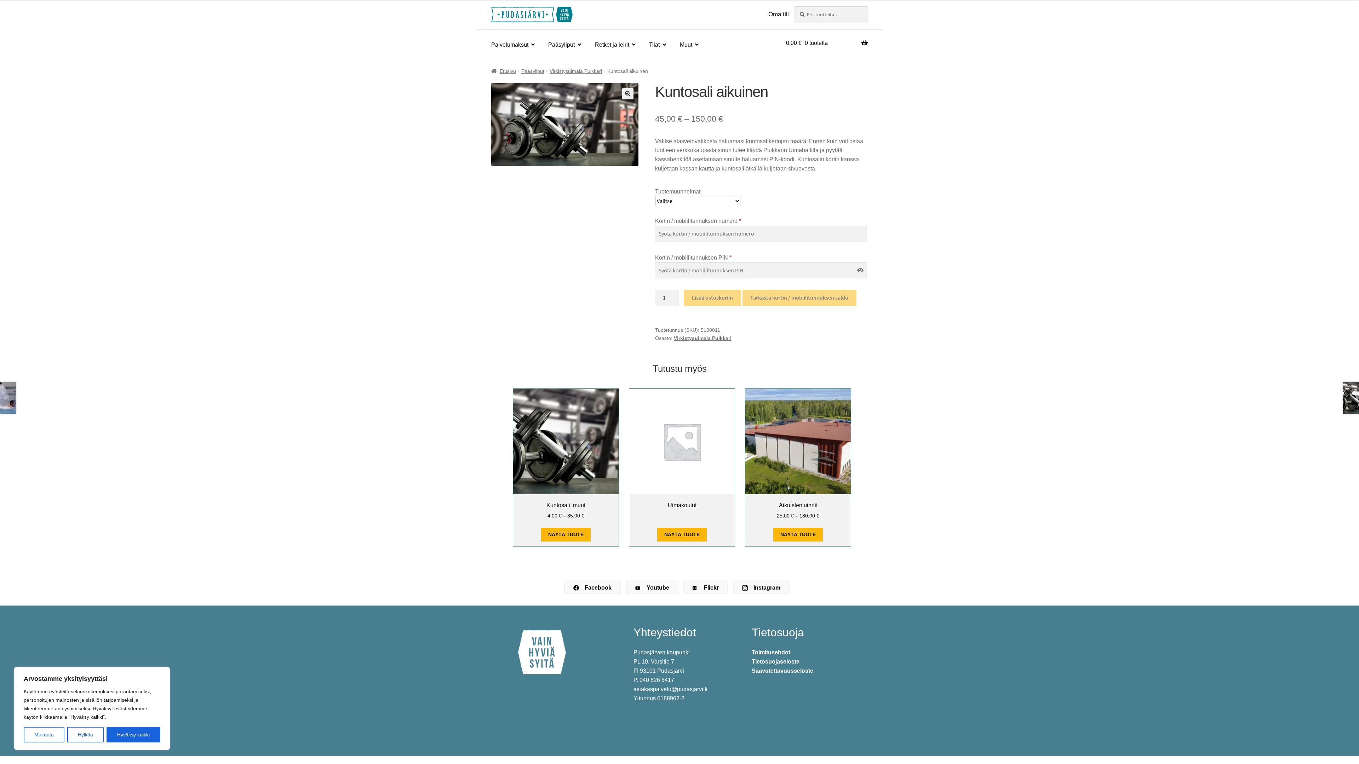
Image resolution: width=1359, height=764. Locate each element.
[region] (92, 708)
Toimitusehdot (771, 652)
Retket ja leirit (612, 45)
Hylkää (85, 734)
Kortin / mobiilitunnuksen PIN (693, 258)
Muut (686, 45)
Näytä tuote (566, 534)
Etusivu (508, 71)
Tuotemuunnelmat (677, 192)
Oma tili (778, 14)
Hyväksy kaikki (133, 734)
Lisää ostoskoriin (712, 297)
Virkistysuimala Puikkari (576, 71)
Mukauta (44, 734)
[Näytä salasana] (860, 270)
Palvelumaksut (509, 45)
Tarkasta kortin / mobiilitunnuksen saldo (799, 297)
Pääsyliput (561, 45)
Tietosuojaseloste (775, 662)
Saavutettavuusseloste (782, 671)
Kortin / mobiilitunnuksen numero (698, 221)
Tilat (654, 45)
